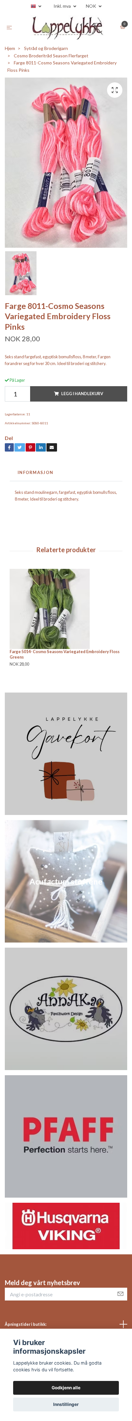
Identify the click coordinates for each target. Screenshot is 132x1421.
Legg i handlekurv (82, 393)
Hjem (10, 48)
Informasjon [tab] (35, 472)
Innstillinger (66, 1404)
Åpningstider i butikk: (25, 1324)
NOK (91, 6)
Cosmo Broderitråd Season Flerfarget (51, 55)
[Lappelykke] (67, 27)
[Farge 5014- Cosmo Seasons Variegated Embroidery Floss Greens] (66, 609)
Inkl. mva (63, 6)
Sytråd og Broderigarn (46, 48)
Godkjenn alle (66, 1387)
